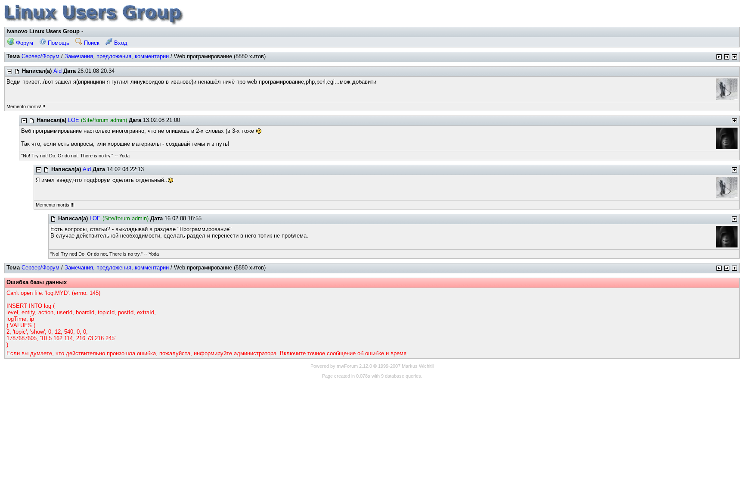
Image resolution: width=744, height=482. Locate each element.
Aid (57, 71)
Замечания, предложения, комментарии (117, 56)
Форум (23, 43)
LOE (73, 120)
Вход (119, 43)
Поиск (90, 43)
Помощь (57, 43)
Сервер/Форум (40, 56)
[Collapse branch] (9, 72)
